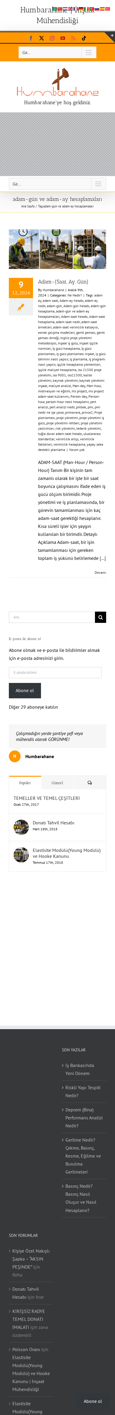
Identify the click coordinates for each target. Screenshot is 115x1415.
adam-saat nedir (68, 322)
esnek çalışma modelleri (56, 332)
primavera (72, 412)
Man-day (79, 385)
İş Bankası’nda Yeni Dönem (79, 1069)
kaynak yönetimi (65, 380)
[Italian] (86, 8)
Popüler (25, 783)
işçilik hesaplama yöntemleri (78, 364)
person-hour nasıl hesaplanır (67, 401)
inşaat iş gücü (68, 343)
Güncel (57, 783)
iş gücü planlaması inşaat (75, 354)
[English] (70, 8)
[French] (76, 8)
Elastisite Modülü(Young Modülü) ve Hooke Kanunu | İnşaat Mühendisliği (31, 1373)
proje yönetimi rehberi (62, 423)
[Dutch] (65, 8)
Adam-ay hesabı (71, 300)
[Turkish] (108, 8)
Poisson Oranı (26, 1349)
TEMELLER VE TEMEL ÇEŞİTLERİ (47, 798)
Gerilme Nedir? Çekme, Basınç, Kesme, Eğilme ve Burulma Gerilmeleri (83, 1156)
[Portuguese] (92, 8)
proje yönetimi (67, 417)
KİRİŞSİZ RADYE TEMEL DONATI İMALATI (28, 1319)
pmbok (81, 407)
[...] (103, 558)
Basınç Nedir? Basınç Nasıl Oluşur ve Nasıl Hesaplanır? (80, 1198)
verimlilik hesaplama (69, 444)
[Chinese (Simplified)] (60, 8)
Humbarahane (53, 290)
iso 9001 (59, 375)
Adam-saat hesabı (74, 316)
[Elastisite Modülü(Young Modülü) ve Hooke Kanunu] (21, 851)
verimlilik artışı (67, 439)
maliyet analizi (60, 385)
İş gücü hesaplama (66, 348)
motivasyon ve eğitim (54, 391)
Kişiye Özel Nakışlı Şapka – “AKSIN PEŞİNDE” (31, 1259)
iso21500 (75, 375)
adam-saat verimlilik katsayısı (75, 327)
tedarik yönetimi (88, 428)
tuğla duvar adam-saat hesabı (60, 433)
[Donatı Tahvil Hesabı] (21, 823)
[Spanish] (102, 8)
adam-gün (54, 306)
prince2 (87, 412)
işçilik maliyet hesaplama (57, 370)
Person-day (78, 396)
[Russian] (97, 8)
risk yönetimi (65, 428)
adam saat (50, 300)
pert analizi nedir (62, 407)
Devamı (100, 572)
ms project (79, 391)
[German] (81, 8)
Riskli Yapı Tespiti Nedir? (83, 1091)
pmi (90, 407)
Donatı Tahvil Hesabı (53, 823)
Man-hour (94, 385)
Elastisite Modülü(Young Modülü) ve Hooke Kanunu (67, 853)
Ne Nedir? (75, 295)
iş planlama (78, 359)
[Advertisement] (57, 144)
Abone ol (25, 690)
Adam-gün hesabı (76, 306)
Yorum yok (77, 449)
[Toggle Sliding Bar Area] (109, 37)
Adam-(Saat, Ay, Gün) (63, 281)
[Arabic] (55, 8)
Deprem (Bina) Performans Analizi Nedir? (84, 1118)
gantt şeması (85, 332)
